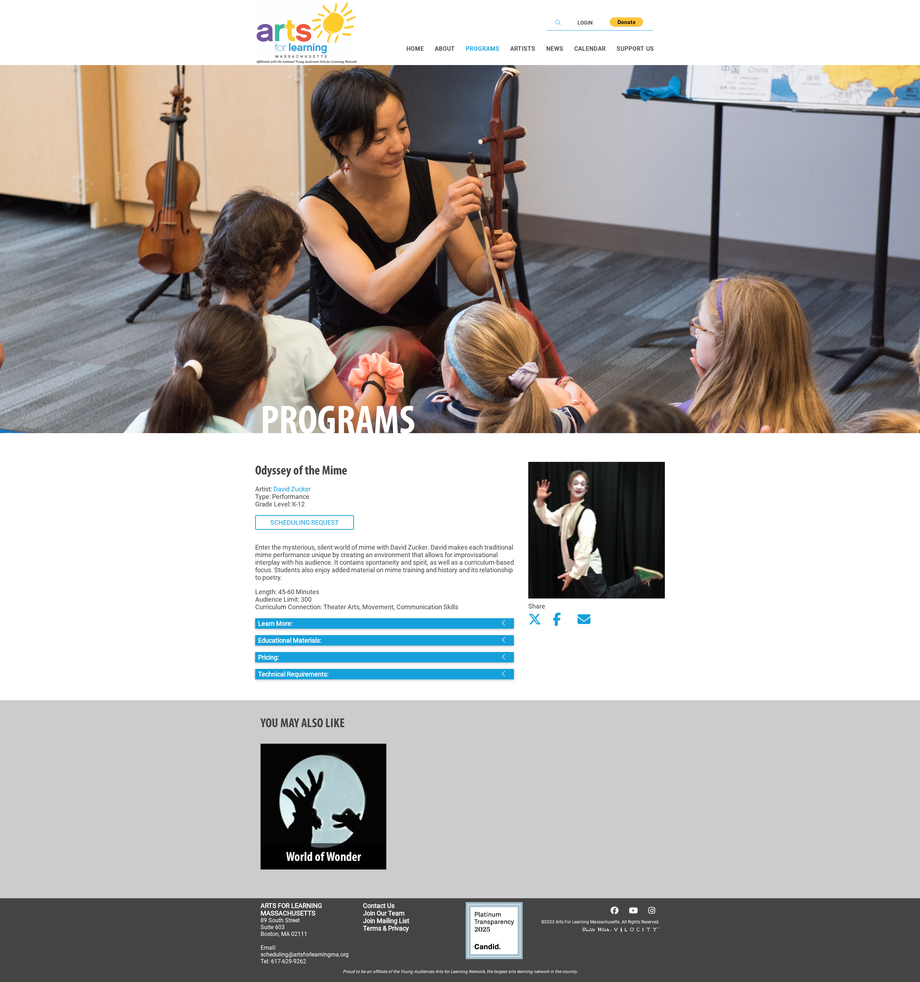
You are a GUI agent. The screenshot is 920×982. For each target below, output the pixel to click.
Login (585, 23)
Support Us (635, 48)
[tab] (384, 623)
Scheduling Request (304, 522)
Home (415, 48)
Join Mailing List (386, 920)
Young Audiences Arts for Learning (434, 971)
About (445, 48)
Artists (522, 48)
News (555, 48)
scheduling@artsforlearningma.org (305, 954)
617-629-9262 (288, 961)
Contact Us (379, 905)
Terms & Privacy (386, 928)
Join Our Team (384, 913)
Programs (483, 48)
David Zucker (292, 489)
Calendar (590, 48)
